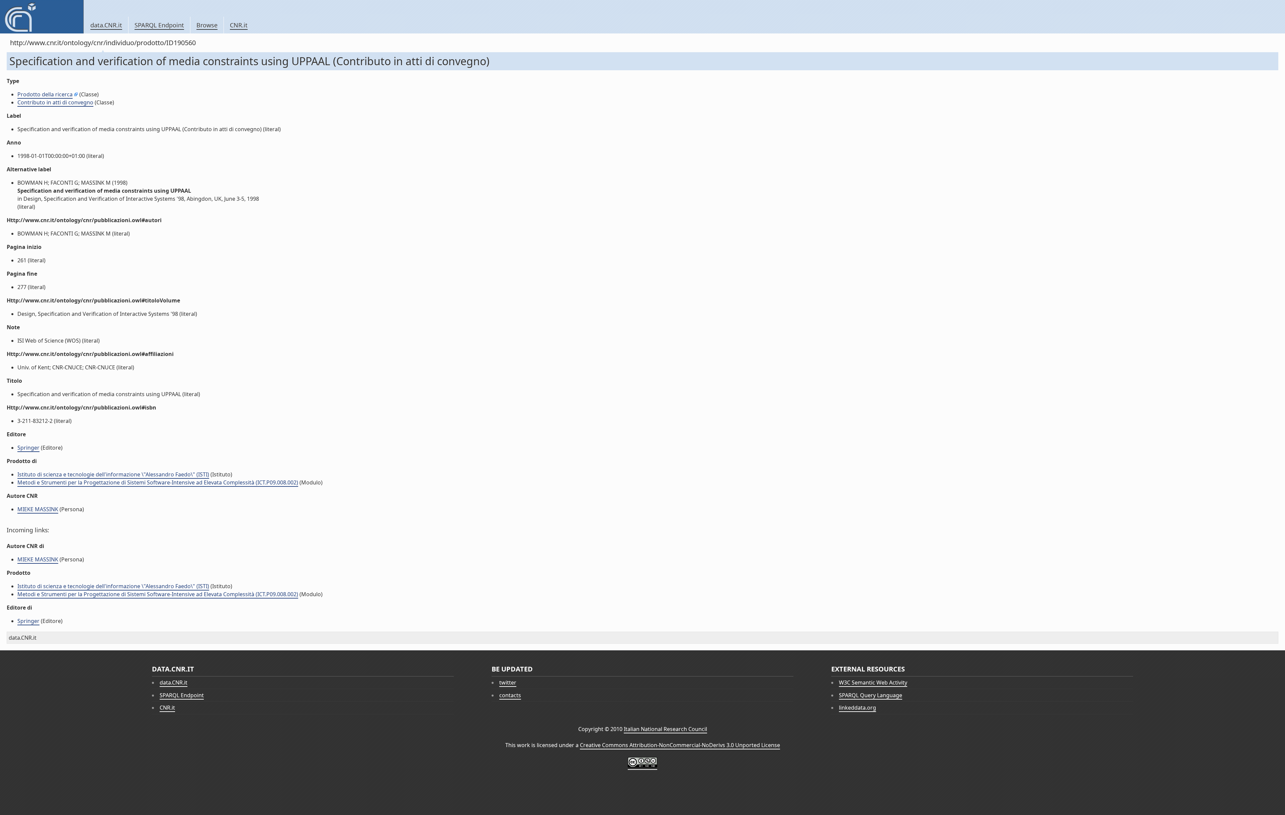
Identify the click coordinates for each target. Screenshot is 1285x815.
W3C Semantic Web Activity (873, 682)
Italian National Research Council (665, 729)
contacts (510, 695)
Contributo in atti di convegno (55, 102)
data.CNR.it (106, 25)
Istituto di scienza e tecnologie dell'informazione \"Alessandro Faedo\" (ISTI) (113, 474)
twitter (507, 682)
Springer (28, 447)
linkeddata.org (857, 707)
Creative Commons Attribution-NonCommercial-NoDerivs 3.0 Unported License (680, 745)
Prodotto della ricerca (45, 94)
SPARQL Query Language (870, 695)
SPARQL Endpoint (159, 25)
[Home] (41, 16)
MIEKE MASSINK (37, 509)
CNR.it (239, 25)
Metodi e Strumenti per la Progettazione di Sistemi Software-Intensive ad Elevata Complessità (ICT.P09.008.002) (157, 482)
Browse (207, 25)
